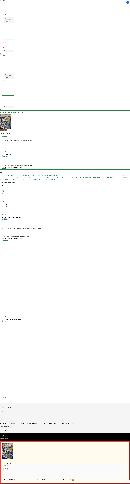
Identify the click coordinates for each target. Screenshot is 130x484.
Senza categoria (4, 187)
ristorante (109, 177)
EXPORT (83, 175)
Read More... (4, 142)
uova (45, 179)
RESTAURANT (104, 177)
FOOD (98, 175)
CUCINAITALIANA (65, 175)
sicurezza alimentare (33, 179)
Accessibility (6, 438)
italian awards (69, 177)
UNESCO (42, 179)
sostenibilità (39, 179)
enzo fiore (73, 175)
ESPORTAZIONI (77, 175)
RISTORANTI (115, 177)
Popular (3, 190)
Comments (3, 192)
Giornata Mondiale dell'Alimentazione (117, 175)
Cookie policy (2, 439)
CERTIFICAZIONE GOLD (38, 175)
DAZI (69, 175)
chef (58, 175)
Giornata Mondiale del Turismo (21, 177)
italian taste (86, 177)
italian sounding (77, 177)
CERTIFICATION (19, 175)
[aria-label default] (3, 47)
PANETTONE (97, 177)
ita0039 (30, 177)
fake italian (87, 175)
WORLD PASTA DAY (50, 179)
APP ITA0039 (10, 175)
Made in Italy (92, 177)
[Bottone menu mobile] (0, 53)
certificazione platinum (51, 175)
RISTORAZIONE (120, 177)
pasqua (101, 177)
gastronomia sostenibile (108, 175)
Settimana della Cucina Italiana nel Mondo (18, 179)
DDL (71, 175)
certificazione (27, 175)
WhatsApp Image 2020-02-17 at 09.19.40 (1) (13, 112)
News (3, 185)
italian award (65, 177)
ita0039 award (35, 177)
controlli (60, 175)
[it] (6, 137)
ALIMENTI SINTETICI (4, 175)
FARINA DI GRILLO (93, 175)
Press (3, 186)
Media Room (2, 438)
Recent (3, 191)
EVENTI (81, 175)
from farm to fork (102, 175)
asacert (14, 175)
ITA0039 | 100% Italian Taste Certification (50, 177)
